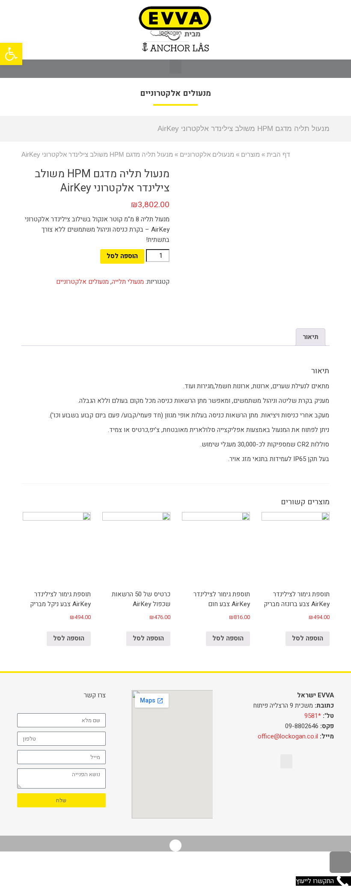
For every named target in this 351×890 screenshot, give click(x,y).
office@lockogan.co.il (288, 736)
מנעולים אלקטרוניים (82, 281)
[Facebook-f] (175, 845)
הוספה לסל (122, 256)
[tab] (310, 337)
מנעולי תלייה (128, 281)
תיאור (310, 337)
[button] (175, 67)
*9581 (312, 715)
